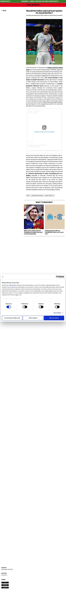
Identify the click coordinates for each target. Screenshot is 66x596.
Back (4, 10)
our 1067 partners (12, 285)
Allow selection (33, 318)
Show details (57, 313)
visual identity (49, 195)
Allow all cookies (54, 318)
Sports (3, 567)
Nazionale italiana (37, 195)
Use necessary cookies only (12, 318)
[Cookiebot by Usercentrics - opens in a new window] (57, 277)
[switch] (25, 307)
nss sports (4, 575)
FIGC (28, 195)
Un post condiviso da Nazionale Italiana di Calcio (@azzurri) (44, 150)
